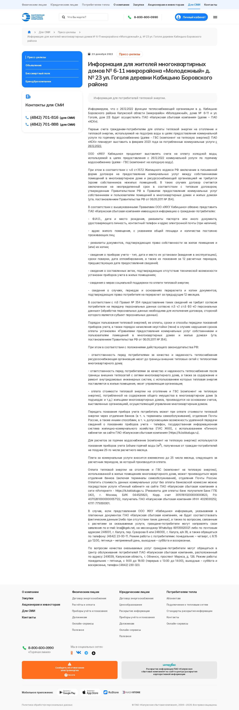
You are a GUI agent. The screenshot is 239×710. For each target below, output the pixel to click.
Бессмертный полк (38, 73)
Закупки (138, 4)
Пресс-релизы (36, 57)
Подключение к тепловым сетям (187, 604)
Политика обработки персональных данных (47, 704)
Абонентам (174, 598)
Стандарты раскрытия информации (189, 610)
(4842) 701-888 (44, 124)
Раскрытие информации (134, 610)
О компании (121, 4)
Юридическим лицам (64, 4)
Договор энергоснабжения (89, 598)
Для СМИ (194, 4)
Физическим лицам (34, 4)
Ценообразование (130, 604)
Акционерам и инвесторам (166, 4)
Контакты (210, 4)
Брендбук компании (38, 81)
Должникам (79, 617)
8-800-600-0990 (146, 17)
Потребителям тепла (96, 4)
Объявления (33, 65)
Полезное (78, 629)
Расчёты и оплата (83, 604)
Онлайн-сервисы (83, 623)
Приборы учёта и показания (89, 610)
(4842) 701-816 (44, 117)
